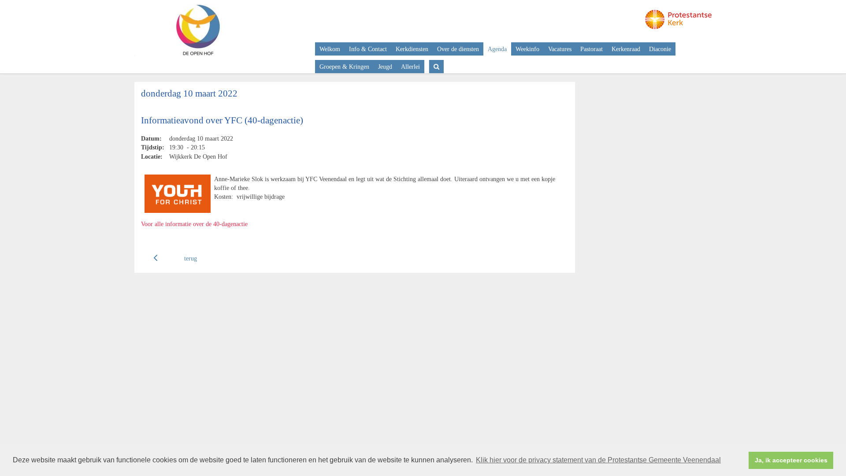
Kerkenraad (626, 48)
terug (190, 258)
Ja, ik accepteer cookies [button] (791, 460)
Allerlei (410, 66)
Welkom (329, 48)
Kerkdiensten (412, 48)
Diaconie (660, 48)
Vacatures (559, 48)
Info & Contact (368, 48)
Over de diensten (458, 48)
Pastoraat (591, 48)
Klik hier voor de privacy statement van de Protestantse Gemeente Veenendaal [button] (598, 460)
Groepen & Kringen (344, 66)
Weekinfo (527, 48)
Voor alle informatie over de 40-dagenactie (194, 223)
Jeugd (385, 66)
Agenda (497, 48)
